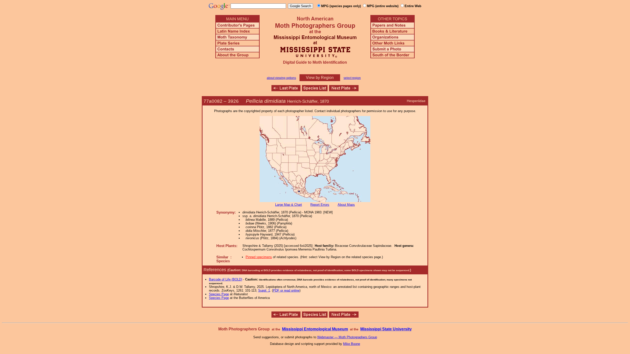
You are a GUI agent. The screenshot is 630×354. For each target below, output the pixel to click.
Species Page (219, 294)
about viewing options (281, 78)
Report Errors (319, 204)
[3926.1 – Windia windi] (344, 90)
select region (352, 78)
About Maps (346, 204)
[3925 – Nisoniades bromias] (285, 90)
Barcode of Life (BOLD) (225, 279)
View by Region (320, 77)
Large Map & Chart (288, 204)
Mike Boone (351, 344)
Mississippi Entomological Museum (315, 329)
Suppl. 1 (264, 290)
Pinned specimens (259, 257)
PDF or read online (286, 290)
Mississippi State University (386, 329)
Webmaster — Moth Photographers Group (347, 337)
